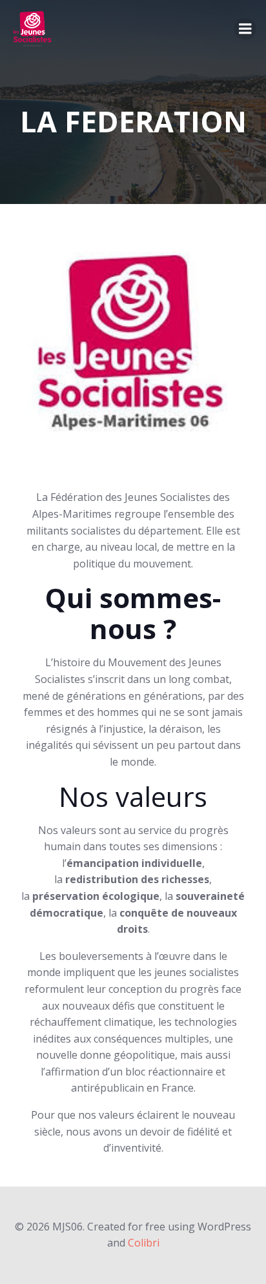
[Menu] (245, 29)
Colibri (143, 1243)
